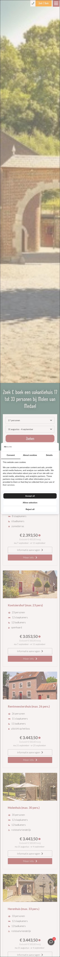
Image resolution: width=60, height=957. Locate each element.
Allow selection (30, 502)
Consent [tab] (11, 455)
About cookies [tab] (30, 455)
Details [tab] (49, 455)
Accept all (30, 496)
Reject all (30, 509)
